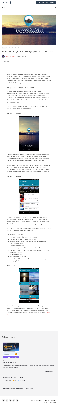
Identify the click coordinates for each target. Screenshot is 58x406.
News (3, 47)
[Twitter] (7, 400)
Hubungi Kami (39, 400)
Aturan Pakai (47, 400)
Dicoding (53, 402)
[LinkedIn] (17, 400)
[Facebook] (3, 400)
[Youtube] (10, 400)
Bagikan (7, 61)
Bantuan (33, 400)
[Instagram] (13, 400)
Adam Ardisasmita (11, 56)
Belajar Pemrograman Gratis (46, 2)
